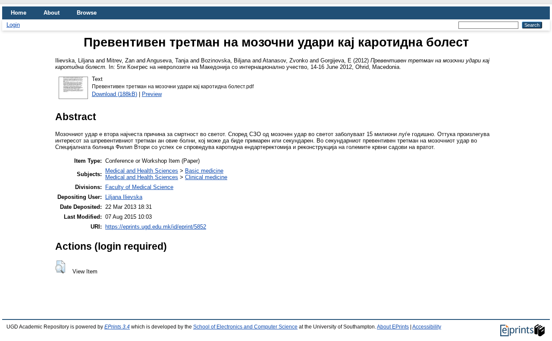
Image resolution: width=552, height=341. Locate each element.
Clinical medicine (206, 177)
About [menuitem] (52, 12)
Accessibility (426, 326)
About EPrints (393, 326)
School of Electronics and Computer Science (245, 326)
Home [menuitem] (18, 12)
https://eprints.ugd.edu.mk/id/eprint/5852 (155, 226)
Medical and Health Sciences (141, 170)
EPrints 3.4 (117, 326)
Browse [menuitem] (87, 12)
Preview (152, 94)
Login (13, 25)
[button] (60, 266)
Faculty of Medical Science (139, 187)
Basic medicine (204, 170)
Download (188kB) (114, 94)
